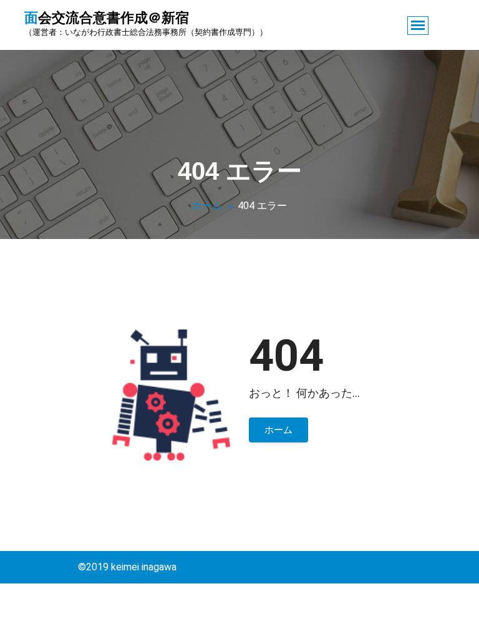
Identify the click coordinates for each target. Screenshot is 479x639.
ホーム (207, 206)
